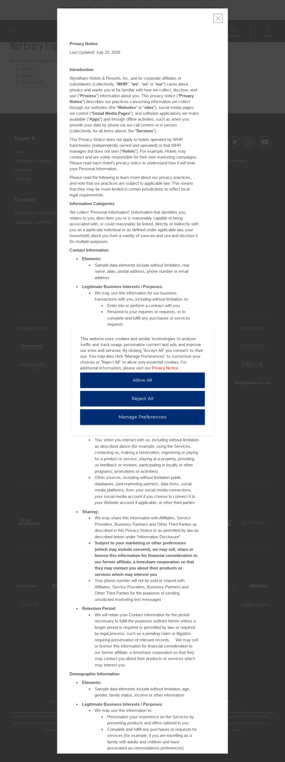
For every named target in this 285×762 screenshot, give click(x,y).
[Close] (217, 18)
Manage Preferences (142, 417)
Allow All (142, 380)
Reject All (143, 398)
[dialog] (142, 381)
